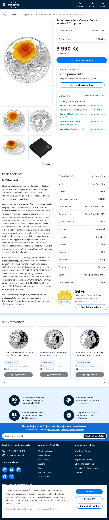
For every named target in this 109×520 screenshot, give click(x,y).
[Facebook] (5, 476)
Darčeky (14, 14)
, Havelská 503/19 (72, 105)
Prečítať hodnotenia (91, 307)
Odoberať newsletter (95, 436)
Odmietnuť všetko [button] (89, 506)
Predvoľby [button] (89, 498)
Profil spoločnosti (46, 451)
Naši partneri (44, 459)
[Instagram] (5, 470)
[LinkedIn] (18, 470)
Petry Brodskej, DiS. (12, 260)
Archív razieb (44, 476)
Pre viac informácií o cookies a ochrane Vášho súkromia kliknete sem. (32, 509)
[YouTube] (11, 470)
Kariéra (41, 463)
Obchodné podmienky (85, 463)
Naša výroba (44, 455)
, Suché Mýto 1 (72, 129)
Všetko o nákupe (83, 451)
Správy (41, 468)
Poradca (78, 472)
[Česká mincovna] (13, 4)
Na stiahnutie (44, 472)
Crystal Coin (28, 14)
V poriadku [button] (89, 491)
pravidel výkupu (89, 78)
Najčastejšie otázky (84, 459)
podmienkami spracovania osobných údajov (66, 430)
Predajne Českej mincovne (87, 468)
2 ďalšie (46, 164)
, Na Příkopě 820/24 (73, 109)
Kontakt (78, 455)
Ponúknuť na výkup (83, 84)
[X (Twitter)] (11, 476)
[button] (6, 63)
